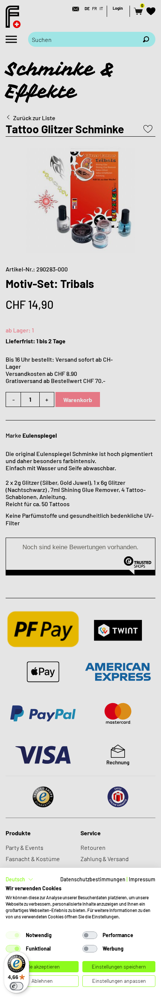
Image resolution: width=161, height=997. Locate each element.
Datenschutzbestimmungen (92, 879)
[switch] (16, 986)
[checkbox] (13, 935)
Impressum (142, 879)
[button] (19, 879)
